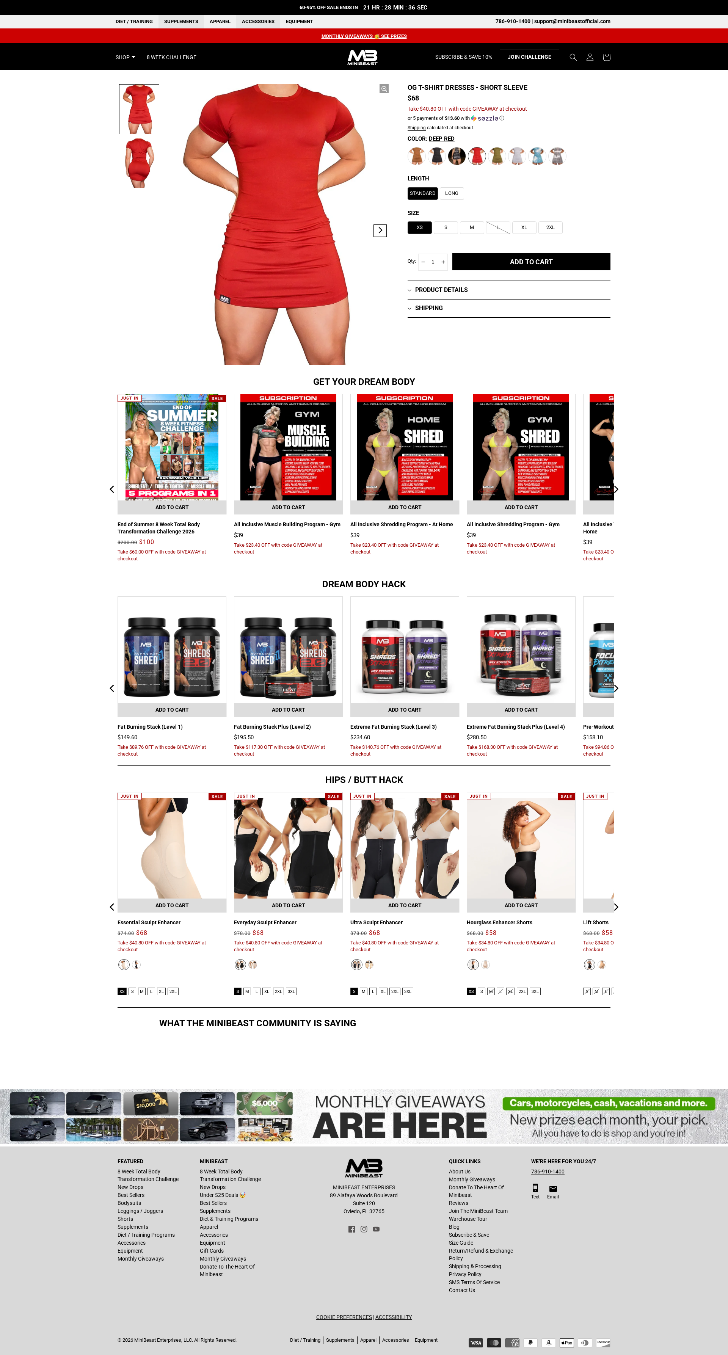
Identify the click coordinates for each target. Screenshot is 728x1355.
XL (161, 991)
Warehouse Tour (468, 1219)
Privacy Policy (465, 1274)
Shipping (417, 127)
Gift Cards (212, 1251)
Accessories (258, 21)
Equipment (299, 21)
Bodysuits (129, 1203)
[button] (573, 57)
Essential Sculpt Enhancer (149, 922)
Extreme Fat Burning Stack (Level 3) (393, 727)
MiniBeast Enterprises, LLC (163, 1340)
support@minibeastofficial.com (572, 21)
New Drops (130, 1187)
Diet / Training (134, 21)
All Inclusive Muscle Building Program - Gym (287, 524)
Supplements (181, 21)
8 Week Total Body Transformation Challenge (148, 1175)
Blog (454, 1227)
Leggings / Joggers (140, 1211)
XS (122, 991)
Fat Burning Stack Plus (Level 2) (272, 727)
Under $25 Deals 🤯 (223, 1195)
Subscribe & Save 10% (463, 57)
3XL (291, 991)
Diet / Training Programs (146, 1235)
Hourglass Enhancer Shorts (499, 922)
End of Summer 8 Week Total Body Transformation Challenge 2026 (159, 527)
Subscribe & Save (469, 1235)
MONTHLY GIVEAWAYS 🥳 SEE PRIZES (364, 36)
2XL (173, 991)
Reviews (458, 1203)
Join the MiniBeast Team (478, 1211)
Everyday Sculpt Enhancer (265, 922)
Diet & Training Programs (229, 1219)
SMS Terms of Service (474, 1282)
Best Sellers (131, 1195)
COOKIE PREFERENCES (344, 1317)
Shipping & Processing (475, 1266)
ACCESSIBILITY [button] (393, 1317)
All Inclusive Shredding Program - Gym (513, 524)
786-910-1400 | (515, 21)
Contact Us (462, 1290)
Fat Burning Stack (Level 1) (150, 727)
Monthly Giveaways (141, 1259)
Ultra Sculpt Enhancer (376, 922)
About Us (460, 1171)
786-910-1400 (548, 1171)
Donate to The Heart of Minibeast (227, 1270)
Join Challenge (529, 57)
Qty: (412, 261)
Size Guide (461, 1243)
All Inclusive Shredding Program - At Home (401, 524)
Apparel (220, 21)
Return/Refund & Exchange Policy (481, 1254)
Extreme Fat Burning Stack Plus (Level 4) (516, 727)
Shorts (125, 1219)
